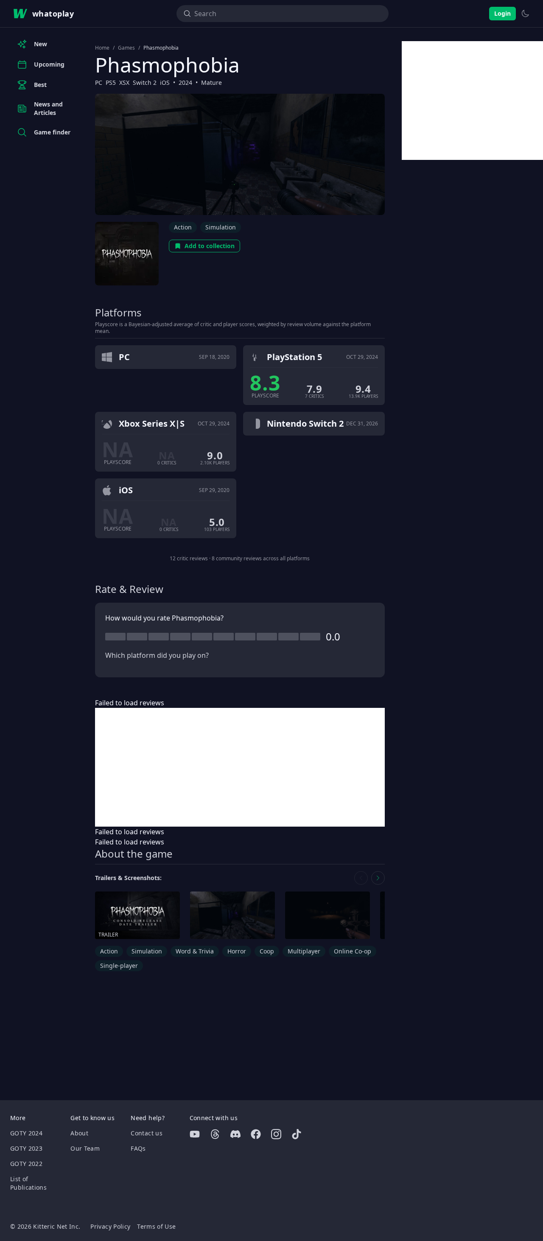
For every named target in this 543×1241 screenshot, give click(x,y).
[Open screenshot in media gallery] (232, 915)
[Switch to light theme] (525, 13)
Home (102, 48)
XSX (124, 82)
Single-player (119, 965)
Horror (236, 951)
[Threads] (215, 1134)
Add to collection (210, 246)
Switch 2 (145, 82)
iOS (165, 82)
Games (126, 48)
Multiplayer (304, 951)
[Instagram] (276, 1134)
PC (98, 82)
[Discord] (235, 1134)
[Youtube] (195, 1134)
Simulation (220, 227)
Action (183, 227)
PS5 (111, 82)
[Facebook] (256, 1134)
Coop (267, 951)
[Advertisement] (240, 767)
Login (502, 13)
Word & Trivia (195, 951)
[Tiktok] (296, 1134)
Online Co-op (352, 951)
